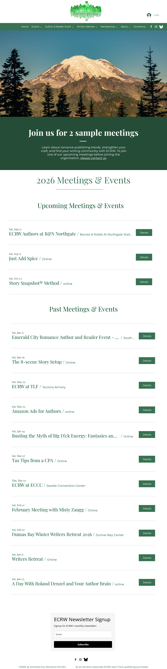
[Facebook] (151, 26)
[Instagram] (156, 26)
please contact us (93, 158)
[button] (42, 234)
